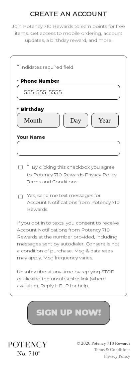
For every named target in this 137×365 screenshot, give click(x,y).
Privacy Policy (100, 175)
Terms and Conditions (52, 182)
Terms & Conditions (112, 349)
